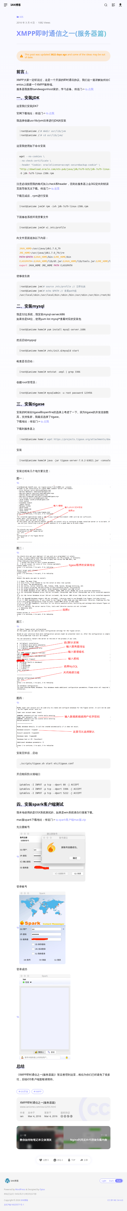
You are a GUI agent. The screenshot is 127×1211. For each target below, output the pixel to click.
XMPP (39, 1091)
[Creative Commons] (62, 1116)
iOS (21, 16)
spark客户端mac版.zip (72, 819)
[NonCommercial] (68, 1116)
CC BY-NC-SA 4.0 (115, 1200)
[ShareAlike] (71, 1116)
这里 (57, 188)
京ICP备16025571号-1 (14, 1204)
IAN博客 (16, 5)
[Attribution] (65, 1116)
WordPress (20, 1189)
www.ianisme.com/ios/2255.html (38, 1106)
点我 (90, 89)
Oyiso (42, 1189)
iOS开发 (24, 1091)
